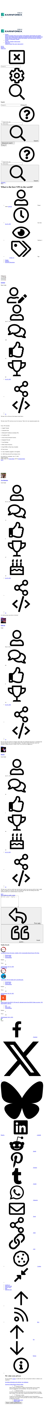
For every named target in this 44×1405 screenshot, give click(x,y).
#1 (5, 414)
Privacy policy (8, 1287)
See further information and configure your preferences (16, 1382)
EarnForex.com (8, 1289)
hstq (6, 1005)
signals (11, 257)
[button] (2, 17)
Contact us (7, 1284)
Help (6, 1288)
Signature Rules (21, 458)
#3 (5, 739)
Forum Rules (11, 458)
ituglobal (10, 206)
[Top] (21, 1305)
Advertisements (8, 957)
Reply (2, 460)
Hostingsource (8, 955)
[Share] (21, 396)
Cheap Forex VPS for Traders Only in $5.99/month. (12, 979)
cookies (14, 1378)
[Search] (17, 83)
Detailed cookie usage (18, 1400)
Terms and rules (8, 1286)
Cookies (39, 1266)
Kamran (2, 994)
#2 (5, 612)
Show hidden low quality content (8, 895)
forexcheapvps (8, 982)
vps (13, 257)
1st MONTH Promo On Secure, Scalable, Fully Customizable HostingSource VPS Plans (20, 952)
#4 (5, 887)
